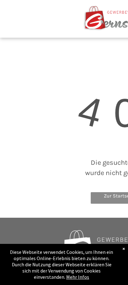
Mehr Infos (77, 277)
